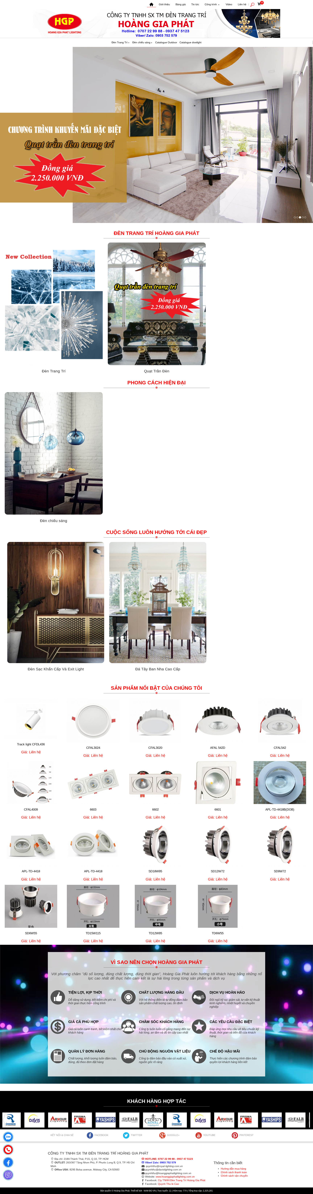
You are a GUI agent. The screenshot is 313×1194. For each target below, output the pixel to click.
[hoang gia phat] (295, 217)
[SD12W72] (217, 844)
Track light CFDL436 (31, 744)
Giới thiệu (164, 4)
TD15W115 (93, 933)
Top (304, 1176)
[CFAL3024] (93, 720)
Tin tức (195, 4)
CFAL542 (280, 748)
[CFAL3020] (155, 720)
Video (229, 4)
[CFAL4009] (31, 782)
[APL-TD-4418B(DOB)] (280, 782)
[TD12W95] (155, 906)
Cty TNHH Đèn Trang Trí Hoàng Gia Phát (181, 1180)
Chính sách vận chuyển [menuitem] (234, 1175)
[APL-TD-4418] (31, 844)
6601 (217, 809)
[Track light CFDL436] (31, 719)
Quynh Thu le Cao (168, 1183)
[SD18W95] (155, 844)
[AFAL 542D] (217, 720)
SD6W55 (31, 933)
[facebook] (7, 1161)
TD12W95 (155, 933)
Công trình (211, 4)
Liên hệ (242, 4)
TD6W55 (218, 933)
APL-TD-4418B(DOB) (279, 809)
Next (307, 1120)
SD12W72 (217, 871)
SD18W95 (155, 871)
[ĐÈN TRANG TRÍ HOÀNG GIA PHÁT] (156, 23)
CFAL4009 (31, 809)
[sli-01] (305, 217)
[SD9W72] (280, 844)
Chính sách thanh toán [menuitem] (234, 1172)
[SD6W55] (31, 906)
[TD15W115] (93, 906)
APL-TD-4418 (31, 871)
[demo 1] (24, 1120)
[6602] (155, 782)
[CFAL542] (280, 720)
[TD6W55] (217, 906)
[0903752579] (7, 1136)
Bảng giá (181, 4)
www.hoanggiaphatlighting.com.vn (175, 1176)
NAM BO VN (150, 1190)
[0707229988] (7, 1148)
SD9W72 (280, 871)
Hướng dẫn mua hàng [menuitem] (233, 1168)
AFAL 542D (217, 748)
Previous (5, 1120)
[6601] (217, 782)
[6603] (93, 782)
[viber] (7, 1174)
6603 (93, 809)
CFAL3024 (93, 748)
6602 (155, 809)
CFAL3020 (155, 748)
